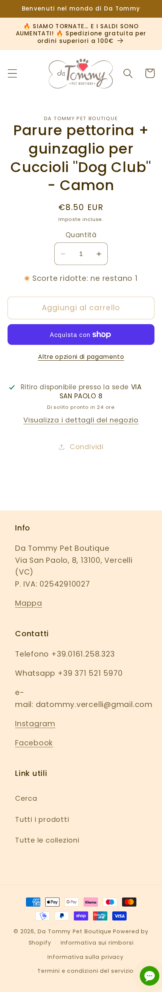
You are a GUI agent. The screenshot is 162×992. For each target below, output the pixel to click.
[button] (12, 73)
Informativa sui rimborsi (97, 942)
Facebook (34, 743)
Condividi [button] (87, 446)
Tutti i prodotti (42, 819)
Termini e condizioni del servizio (85, 971)
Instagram (35, 724)
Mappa (28, 603)
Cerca (26, 798)
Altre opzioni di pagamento (81, 357)
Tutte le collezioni (47, 840)
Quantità (81, 235)
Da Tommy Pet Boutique (75, 931)
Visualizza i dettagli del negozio (81, 420)
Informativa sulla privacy (85, 957)
